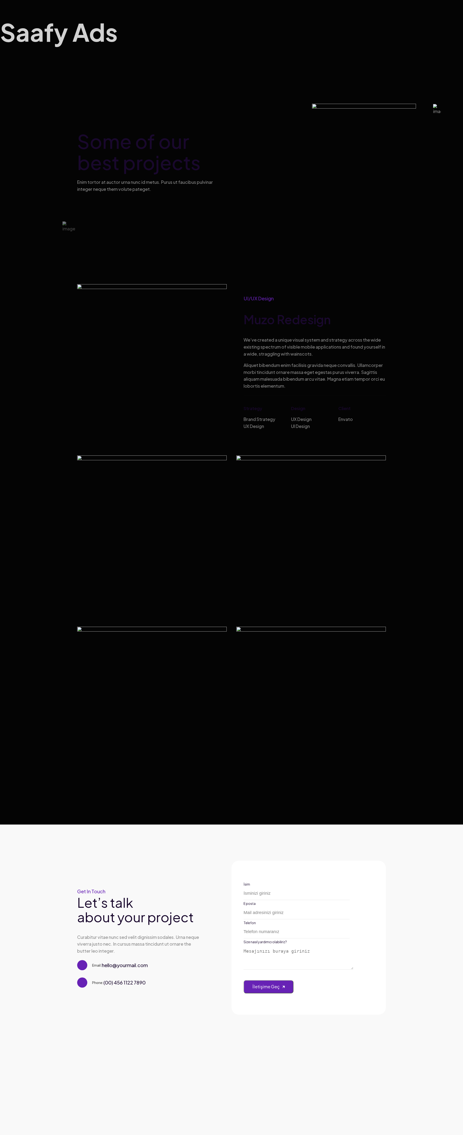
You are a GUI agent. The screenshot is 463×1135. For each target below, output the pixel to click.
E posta (250, 903)
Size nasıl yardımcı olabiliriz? (265, 942)
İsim (247, 884)
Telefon (250, 923)
